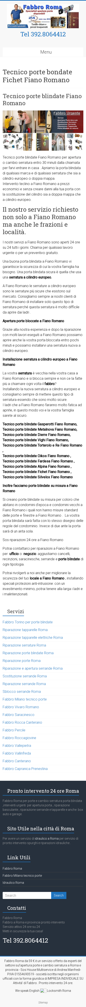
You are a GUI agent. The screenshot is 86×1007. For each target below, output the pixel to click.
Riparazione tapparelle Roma (25, 630)
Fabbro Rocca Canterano (22, 722)
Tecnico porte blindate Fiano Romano (42, 99)
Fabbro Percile (14, 730)
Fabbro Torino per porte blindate (28, 622)
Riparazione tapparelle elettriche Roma (33, 637)
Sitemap (43, 1002)
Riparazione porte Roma (22, 661)
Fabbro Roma (12, 868)
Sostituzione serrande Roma (25, 676)
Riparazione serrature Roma (24, 645)
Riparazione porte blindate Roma (28, 653)
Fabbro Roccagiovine (19, 738)
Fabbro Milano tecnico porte (25, 699)
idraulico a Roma (46, 838)
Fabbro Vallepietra (17, 746)
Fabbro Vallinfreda (17, 753)
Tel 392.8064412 (43, 34)
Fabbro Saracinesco (18, 715)
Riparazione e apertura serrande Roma (33, 668)
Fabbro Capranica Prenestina (25, 769)
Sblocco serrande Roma (22, 691)
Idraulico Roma (13, 882)
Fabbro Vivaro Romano (21, 707)
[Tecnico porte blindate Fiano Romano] (43, 112)
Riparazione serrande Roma (24, 684)
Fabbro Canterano (17, 761)
